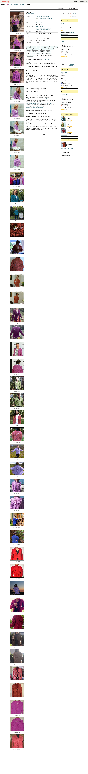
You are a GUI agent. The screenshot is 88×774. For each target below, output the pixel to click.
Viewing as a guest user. (67, 8)
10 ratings (72, 32)
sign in (75, 1)
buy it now (47, 59)
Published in (28, 16)
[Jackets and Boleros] (63, 146)
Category (28, 22)
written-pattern (30, 55)
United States (72, 65)
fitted (52, 46)
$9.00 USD (66, 15)
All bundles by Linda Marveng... (67, 148)
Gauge (27, 33)
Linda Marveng (31, 13)
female (47, 46)
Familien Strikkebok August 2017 (46, 18)
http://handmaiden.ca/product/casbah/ (34, 107)
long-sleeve (29, 49)
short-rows (42, 51)
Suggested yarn (29, 26)
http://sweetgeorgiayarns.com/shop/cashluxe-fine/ (37, 98)
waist (42, 53)
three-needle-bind (30, 53)
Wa (67, 122)
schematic (51, 49)
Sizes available (29, 40)
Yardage (28, 38)
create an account (83, 1)
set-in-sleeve (35, 51)
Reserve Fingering (65, 94)
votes (72, 29)
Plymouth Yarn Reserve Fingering (43, 29)
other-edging (36, 49)
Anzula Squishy (39, 26)
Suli (67, 116)
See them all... (64, 135)
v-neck (38, 53)
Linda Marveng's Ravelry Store (16, 4)
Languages (28, 42)
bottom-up (33, 46)
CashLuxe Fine (64, 72)
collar (43, 46)
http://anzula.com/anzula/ (31, 92)
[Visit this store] (64, 64)
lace (56, 46)
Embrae (62, 23)
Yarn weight (28, 31)
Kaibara (68, 128)
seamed (28, 51)
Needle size (28, 36)
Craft (27, 20)
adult (28, 46)
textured (48, 51)
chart (38, 46)
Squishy (62, 41)
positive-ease (44, 49)
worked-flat (48, 53)
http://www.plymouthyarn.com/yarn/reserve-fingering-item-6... (39, 103)
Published (28, 24)
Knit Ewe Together (72, 64)
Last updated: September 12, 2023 (68, 155)
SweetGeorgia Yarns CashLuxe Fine (44, 28)
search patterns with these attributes (43, 55)
